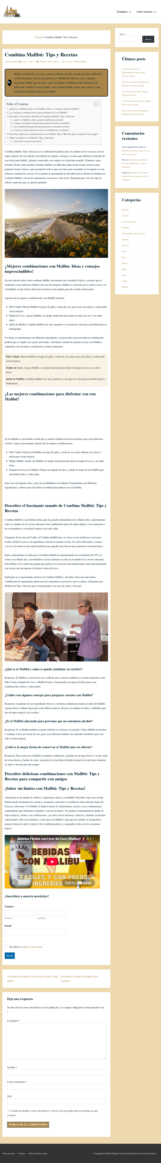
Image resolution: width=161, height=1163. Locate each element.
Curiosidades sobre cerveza (133, 233)
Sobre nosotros (145, 11)
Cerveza (125, 215)
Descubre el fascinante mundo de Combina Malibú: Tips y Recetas (41, 116)
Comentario (14, 1020)
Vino (124, 275)
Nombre (8, 918)
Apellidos (41, 918)
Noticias (125, 245)
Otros (124, 251)
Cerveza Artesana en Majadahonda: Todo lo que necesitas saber (133, 72)
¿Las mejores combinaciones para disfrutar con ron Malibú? (38, 112)
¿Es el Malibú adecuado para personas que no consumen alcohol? (42, 126)
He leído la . (26, 946)
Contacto (22, 1153)
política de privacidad (31, 946)
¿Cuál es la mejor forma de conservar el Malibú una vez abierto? (41, 130)
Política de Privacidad (37, 1153)
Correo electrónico (16, 1081)
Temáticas (122, 11)
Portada (38, 37)
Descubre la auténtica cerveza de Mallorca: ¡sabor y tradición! (134, 163)
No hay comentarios (75, 61)
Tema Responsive (148, 1153)
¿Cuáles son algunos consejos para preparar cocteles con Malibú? (42, 123)
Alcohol (125, 209)
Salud (124, 269)
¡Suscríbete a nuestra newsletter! (28, 141)
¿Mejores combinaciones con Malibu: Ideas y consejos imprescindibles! (44, 108)
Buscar (122, 34)
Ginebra (125, 239)
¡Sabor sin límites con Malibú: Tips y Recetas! (31, 137)
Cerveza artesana (129, 221)
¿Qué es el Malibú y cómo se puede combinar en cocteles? (39, 119)
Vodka (124, 281)
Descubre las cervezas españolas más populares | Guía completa (135, 176)
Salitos (125, 263)
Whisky (125, 287)
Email (9, 925)
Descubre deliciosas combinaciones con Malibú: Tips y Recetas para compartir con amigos (53, 133)
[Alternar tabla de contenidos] (94, 104)
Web (9, 1096)
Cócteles (125, 227)
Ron (56, 61)
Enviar (9, 955)
